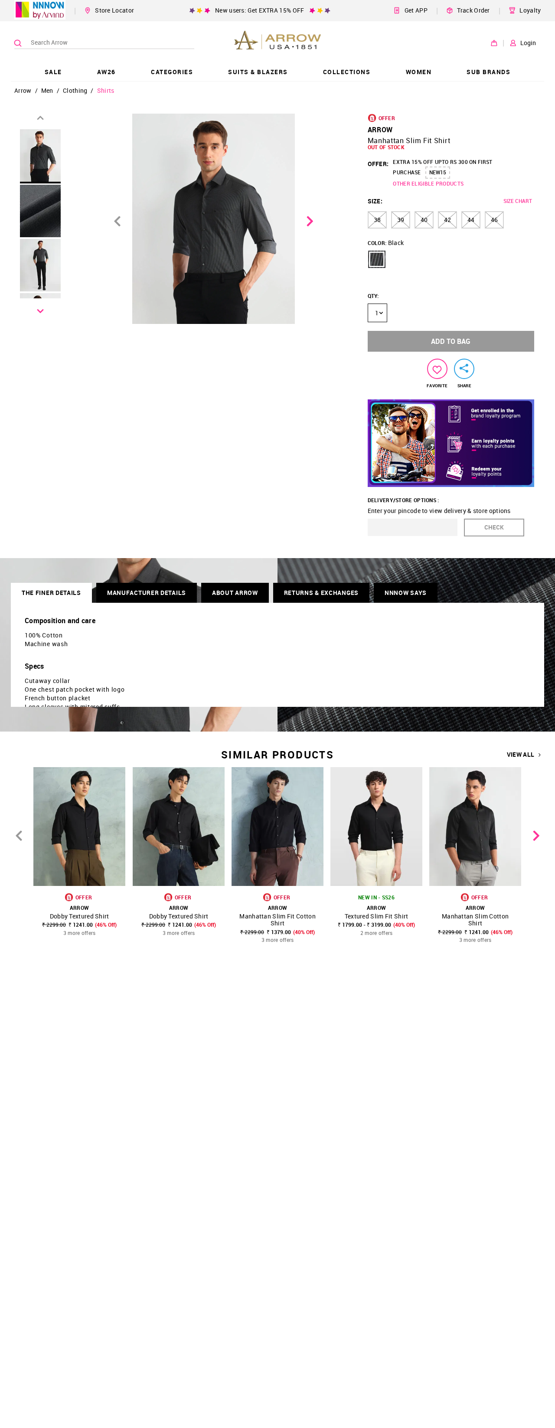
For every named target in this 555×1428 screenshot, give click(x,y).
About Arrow (235, 592)
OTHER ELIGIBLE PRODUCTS (428, 183)
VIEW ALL (520, 754)
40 (424, 220)
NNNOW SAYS (406, 592)
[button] (376, 259)
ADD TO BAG (450, 341)
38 (377, 220)
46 (494, 220)
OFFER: (378, 164)
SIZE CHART (517, 200)
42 (447, 220)
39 (400, 220)
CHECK (494, 527)
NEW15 (437, 172)
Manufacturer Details (146, 592)
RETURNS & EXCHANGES (321, 592)
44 (470, 220)
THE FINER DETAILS (51, 592)
